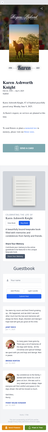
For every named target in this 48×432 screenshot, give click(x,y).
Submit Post (24, 296)
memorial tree (31, 128)
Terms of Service (30, 422)
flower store (29, 131)
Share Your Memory (15, 256)
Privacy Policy (17, 422)
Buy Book (24, 223)
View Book (11, 223)
